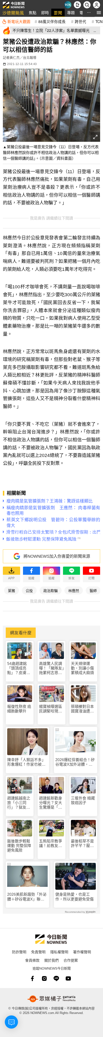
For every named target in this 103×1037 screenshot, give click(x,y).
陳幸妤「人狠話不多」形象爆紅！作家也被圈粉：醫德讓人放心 (26, 762)
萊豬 (11, 590)
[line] (56, 978)
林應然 (73, 590)
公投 (29, 590)
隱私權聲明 (59, 952)
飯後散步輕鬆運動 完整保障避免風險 (19, 845)
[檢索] (87, 4)
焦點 (32, 12)
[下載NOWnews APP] (77, 4)
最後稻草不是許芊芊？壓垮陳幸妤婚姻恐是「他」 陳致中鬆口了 (83, 843)
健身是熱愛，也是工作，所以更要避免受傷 (74, 896)
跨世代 (80, 21)
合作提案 (70, 960)
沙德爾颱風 (13, 13)
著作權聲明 (82, 952)
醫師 (93, 590)
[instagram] (44, 978)
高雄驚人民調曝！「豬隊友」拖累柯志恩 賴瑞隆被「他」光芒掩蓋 (51, 668)
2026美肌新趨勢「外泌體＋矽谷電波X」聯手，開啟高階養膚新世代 (26, 896)
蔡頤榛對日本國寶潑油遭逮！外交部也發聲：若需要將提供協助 (82, 709)
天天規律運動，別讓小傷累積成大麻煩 (82, 668)
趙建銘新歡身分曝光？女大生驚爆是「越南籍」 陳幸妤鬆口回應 (51, 803)
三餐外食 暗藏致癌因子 (83, 800)
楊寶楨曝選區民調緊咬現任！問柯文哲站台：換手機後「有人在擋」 (51, 709)
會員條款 (32, 960)
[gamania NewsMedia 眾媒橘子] (51, 998)
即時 (45, 12)
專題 (71, 12)
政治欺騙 (50, 590)
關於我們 (51, 960)
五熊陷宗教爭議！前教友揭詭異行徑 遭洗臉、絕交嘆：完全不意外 (50, 843)
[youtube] (68, 978)
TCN (99, 21)
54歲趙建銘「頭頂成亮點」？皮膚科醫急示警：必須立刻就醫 (18, 668)
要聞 (58, 13)
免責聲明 (38, 952)
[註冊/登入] (96, 4)
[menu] (99, 12)
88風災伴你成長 (52, 21)
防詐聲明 (19, 952)
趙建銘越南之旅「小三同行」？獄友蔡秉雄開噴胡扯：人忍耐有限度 (18, 803)
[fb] (32, 978)
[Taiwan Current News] (67, 4)
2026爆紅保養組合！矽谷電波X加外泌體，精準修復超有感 (75, 762)
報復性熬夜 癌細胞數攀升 (19, 709)
